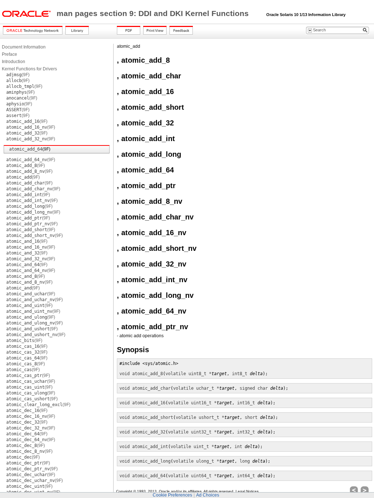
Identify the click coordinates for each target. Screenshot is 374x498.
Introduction (13, 61)
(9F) (18, 74)
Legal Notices (247, 491)
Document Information (24, 47)
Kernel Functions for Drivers (29, 68)
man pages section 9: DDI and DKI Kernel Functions (154, 13)
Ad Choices (207, 495)
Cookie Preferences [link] (172, 495)
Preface (9, 54)
